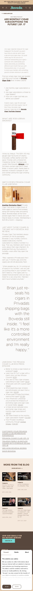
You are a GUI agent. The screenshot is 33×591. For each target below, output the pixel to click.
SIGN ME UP (8, 540)
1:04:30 (15, 424)
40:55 (8, 413)
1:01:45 (27, 418)
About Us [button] (5, 549)
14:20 (8, 386)
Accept (6, 586)
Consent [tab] (6, 552)
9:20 (14, 377)
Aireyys (21, 164)
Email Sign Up (21, 2)
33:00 (20, 405)
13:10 (27, 382)
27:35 (22, 396)
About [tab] (27, 552)
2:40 (15, 371)
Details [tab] (16, 552)
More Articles (8, 13)
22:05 (16, 392)
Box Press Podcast (16, 16)
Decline (17, 586)
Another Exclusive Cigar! (12, 205)
